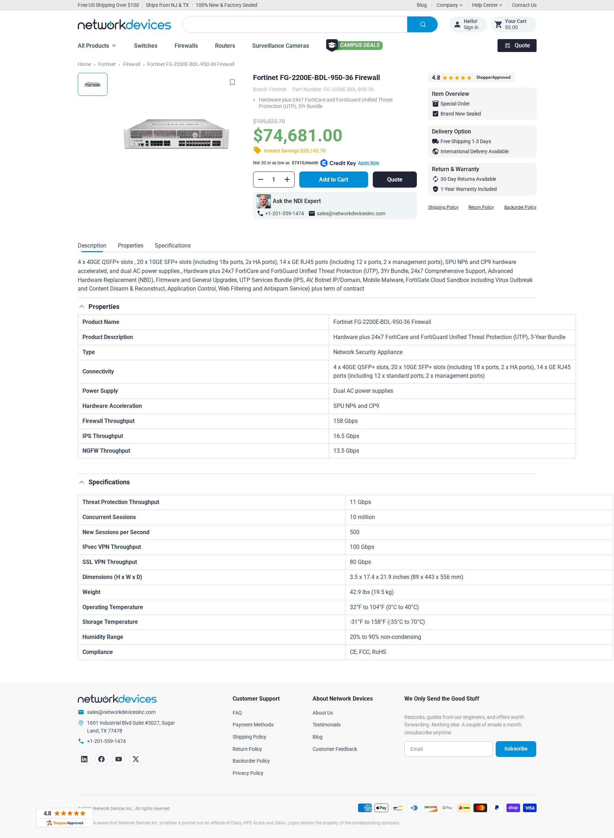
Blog (422, 5)
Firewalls (186, 45)
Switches (145, 45)
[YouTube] (118, 759)
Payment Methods (253, 725)
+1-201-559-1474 (284, 213)
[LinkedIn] (84, 759)
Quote (522, 45)
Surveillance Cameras (280, 45)
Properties (130, 245)
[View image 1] (93, 84)
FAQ (237, 713)
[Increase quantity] (287, 179)
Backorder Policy (520, 207)
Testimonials (327, 725)
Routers (225, 45)
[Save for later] (232, 82)
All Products (93, 45)
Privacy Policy (248, 773)
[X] (135, 759)
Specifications (173, 245)
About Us (323, 713)
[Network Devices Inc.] (124, 24)
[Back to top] (82, 306)
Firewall (131, 64)
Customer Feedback (335, 749)
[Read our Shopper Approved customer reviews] (64, 817)
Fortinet (107, 64)
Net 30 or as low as (316, 162)
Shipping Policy (443, 207)
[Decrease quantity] (260, 179)
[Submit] (422, 24)
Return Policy (481, 207)
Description (92, 245)
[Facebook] (101, 759)
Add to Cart (333, 179)
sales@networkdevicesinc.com (351, 213)
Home (84, 64)
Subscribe (516, 749)
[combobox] (310, 24)
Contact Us (524, 5)
